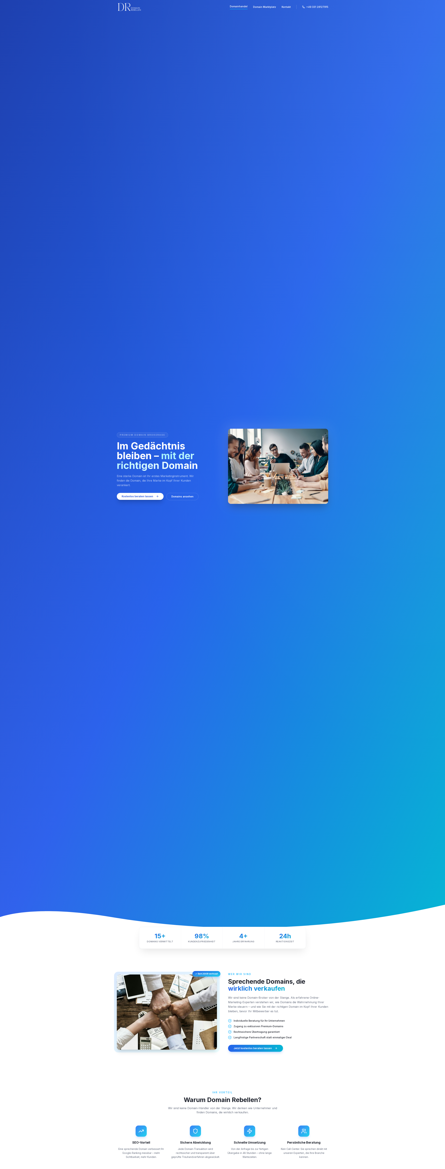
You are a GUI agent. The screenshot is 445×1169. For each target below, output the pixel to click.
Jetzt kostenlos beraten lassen (253, 1048)
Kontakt (286, 6)
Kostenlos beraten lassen (137, 496)
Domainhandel (239, 6)
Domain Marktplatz (264, 6)
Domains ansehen (182, 496)
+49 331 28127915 (317, 6)
